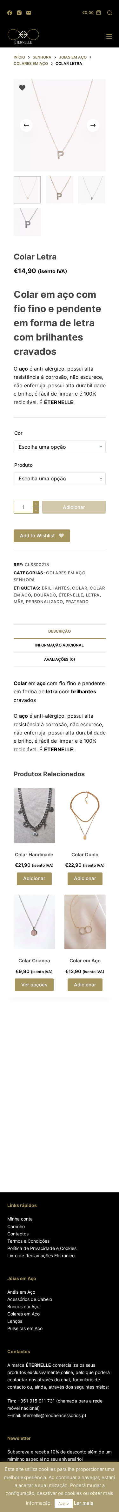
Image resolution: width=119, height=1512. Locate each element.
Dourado (45, 594)
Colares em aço (65, 572)
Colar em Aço (85, 961)
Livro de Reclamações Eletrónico (41, 1255)
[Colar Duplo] (85, 815)
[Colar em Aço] (85, 922)
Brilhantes (56, 587)
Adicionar (74, 507)
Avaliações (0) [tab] (59, 659)
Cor (18, 433)
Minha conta (20, 1218)
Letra (93, 594)
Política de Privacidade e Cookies (41, 1248)
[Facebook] (9, 12)
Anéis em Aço (21, 1292)
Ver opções (34, 985)
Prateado (77, 601)
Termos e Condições (28, 1241)
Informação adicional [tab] (59, 645)
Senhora (24, 579)
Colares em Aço (23, 1313)
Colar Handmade (34, 855)
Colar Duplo (84, 855)
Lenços (14, 1321)
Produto (23, 465)
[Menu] (109, 36)
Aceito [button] (63, 1503)
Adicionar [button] (34, 878)
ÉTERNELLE (71, 594)
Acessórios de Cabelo (29, 1299)
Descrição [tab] (59, 631)
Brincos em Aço (23, 1306)
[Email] (28, 12)
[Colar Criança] (34, 922)
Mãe (18, 601)
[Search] (109, 12)
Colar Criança (34, 961)
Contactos (18, 1233)
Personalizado (44, 601)
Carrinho (16, 1226)
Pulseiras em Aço (25, 1328)
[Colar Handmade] (34, 815)
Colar (79, 587)
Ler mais (83, 1503)
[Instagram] (19, 12)
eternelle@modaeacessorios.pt (54, 1415)
